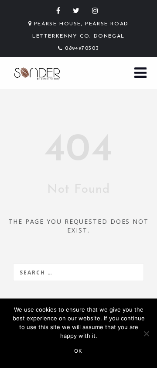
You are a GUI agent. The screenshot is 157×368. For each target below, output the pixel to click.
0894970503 (82, 48)
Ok (78, 350)
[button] (140, 74)
